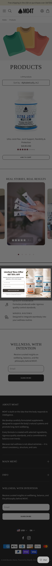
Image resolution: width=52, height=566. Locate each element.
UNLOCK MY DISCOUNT (13, 290)
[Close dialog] (49, 269)
